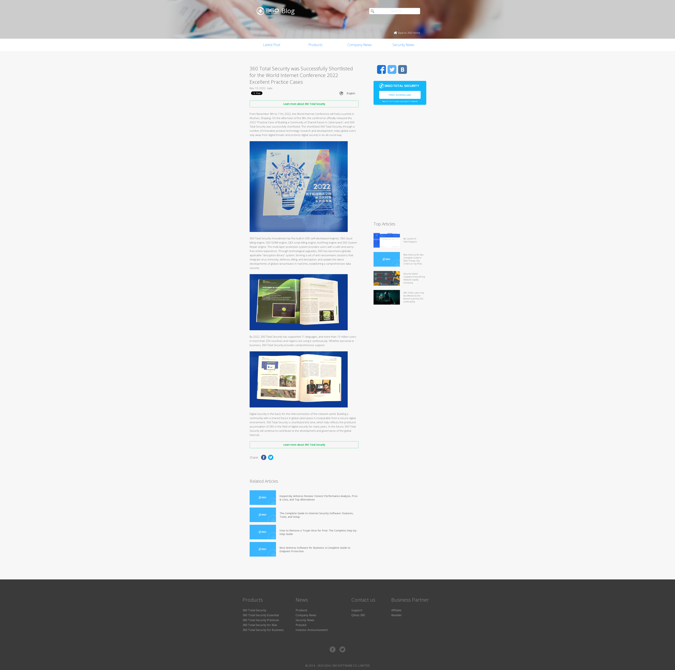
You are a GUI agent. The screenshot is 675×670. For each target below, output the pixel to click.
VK (402, 69)
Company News (359, 44)
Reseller (396, 615)
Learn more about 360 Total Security (304, 104)
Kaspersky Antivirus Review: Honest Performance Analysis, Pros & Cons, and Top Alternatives (318, 497)
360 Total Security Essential (261, 615)
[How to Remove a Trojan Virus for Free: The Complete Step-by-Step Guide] (263, 532)
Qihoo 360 (358, 615)
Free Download (400, 95)
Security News (403, 44)
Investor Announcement (312, 630)
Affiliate (396, 610)
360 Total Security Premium (261, 620)
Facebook (381, 69)
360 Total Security (254, 610)
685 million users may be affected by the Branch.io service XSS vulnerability (413, 297)
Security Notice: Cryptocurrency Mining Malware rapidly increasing (414, 278)
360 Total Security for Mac (260, 625)
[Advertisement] (400, 164)
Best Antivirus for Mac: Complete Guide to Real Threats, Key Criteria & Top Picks (413, 259)
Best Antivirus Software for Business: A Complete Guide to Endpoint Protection (314, 549)
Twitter (392, 69)
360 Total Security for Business (263, 630)
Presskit (301, 625)
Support (356, 610)
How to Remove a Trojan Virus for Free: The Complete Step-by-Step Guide (318, 532)
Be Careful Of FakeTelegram (410, 240)
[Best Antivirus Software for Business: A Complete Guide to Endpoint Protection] (263, 549)
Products (315, 44)
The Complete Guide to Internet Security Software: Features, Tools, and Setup (316, 514)
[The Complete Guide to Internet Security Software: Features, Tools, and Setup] (263, 515)
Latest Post (271, 44)
